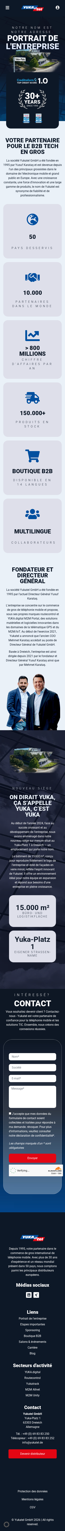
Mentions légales (32, 1499)
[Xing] (36, 1295)
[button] (6, 1524)
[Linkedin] (29, 1295)
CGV (32, 1507)
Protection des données (32, 1491)
